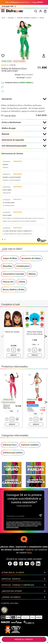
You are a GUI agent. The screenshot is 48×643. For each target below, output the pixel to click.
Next (45, 335)
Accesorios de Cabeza (31, 258)
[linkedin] (38, 563)
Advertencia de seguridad (13, 140)
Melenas (32, 274)
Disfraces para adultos (13, 452)
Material (5, 134)
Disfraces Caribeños (30, 444)
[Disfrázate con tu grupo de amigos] (12, 473)
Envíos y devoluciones (11, 122)
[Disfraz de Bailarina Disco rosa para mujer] (5, 375)
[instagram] (15, 563)
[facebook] (9, 563)
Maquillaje (7, 266)
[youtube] (26, 563)
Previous (1, 335)
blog (29, 552)
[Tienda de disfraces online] (14, 11)
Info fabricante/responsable (14, 145)
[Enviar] (40, 515)
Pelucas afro (8, 281)
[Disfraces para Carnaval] (12, 486)
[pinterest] (32, 563)
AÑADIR (13, 355)
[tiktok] (21, 563)
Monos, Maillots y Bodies (14, 289)
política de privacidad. (12, 527)
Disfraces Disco (10, 444)
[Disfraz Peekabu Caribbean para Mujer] (29, 375)
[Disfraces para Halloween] (36, 486)
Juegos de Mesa (10, 258)
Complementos (23, 266)
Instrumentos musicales (13, 274)
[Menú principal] (3, 11)
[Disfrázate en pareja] (36, 473)
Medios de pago (9, 128)
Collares (21, 281)
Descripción (7, 99)
